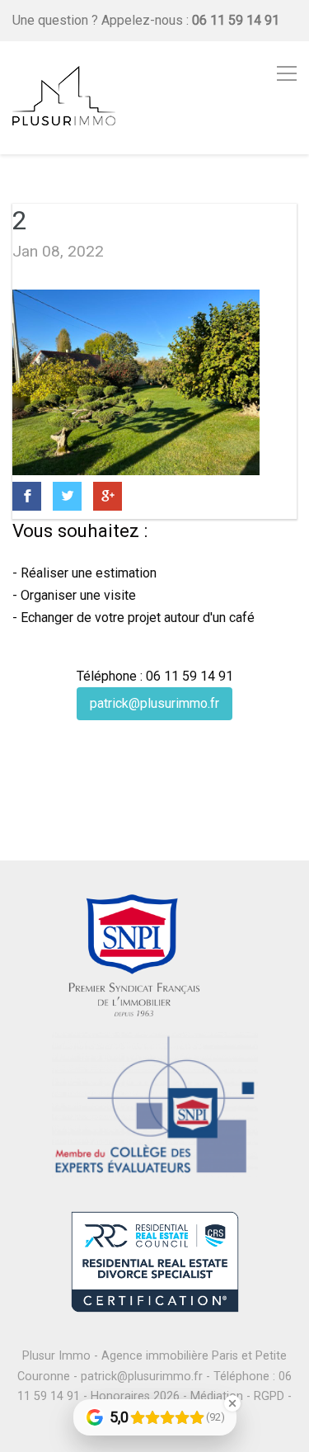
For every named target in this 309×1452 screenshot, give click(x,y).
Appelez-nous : (190, 20)
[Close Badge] (232, 1403)
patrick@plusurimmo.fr (154, 703)
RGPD (269, 1396)
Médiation (216, 1396)
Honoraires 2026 (135, 1396)
